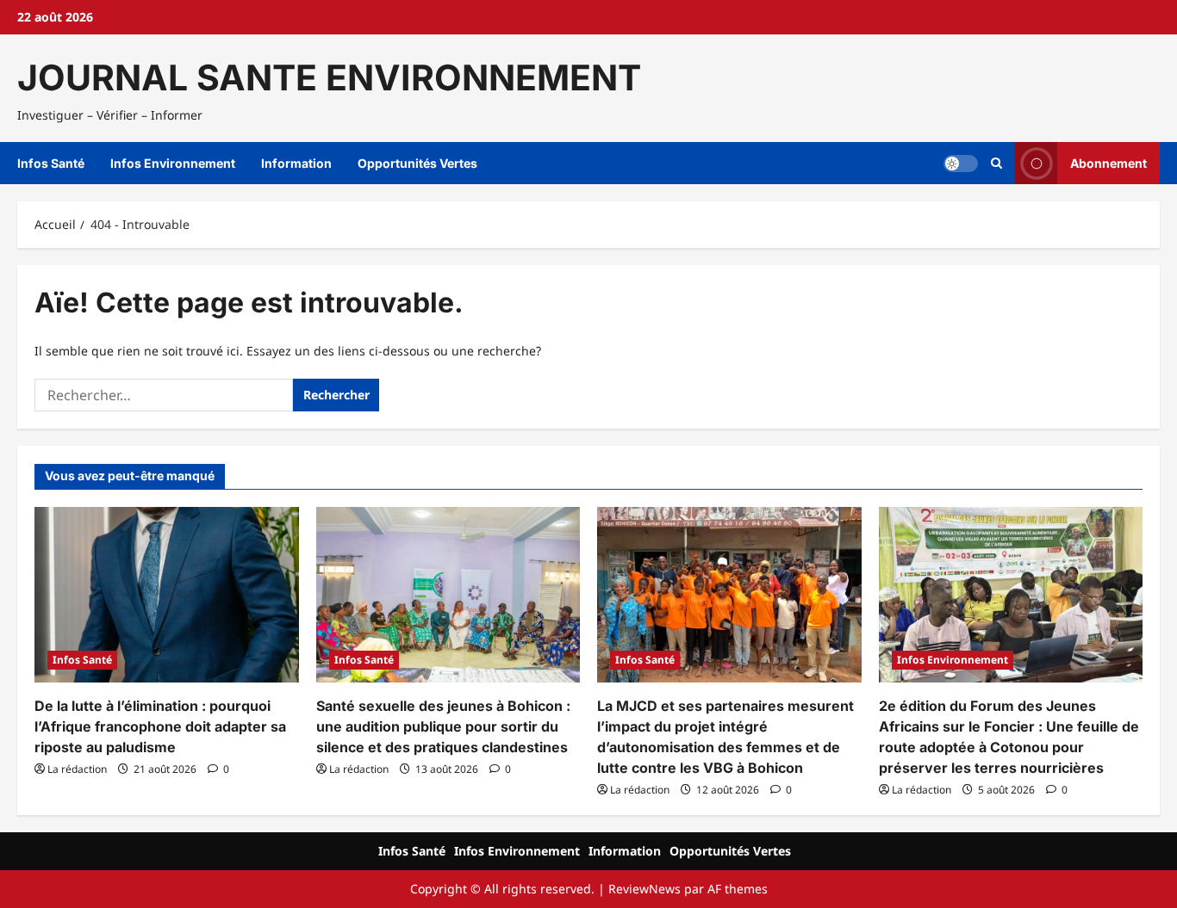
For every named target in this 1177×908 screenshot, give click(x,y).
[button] (996, 163)
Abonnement (1108, 163)
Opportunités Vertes (417, 163)
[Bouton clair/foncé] (960, 163)
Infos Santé (50, 163)
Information (296, 163)
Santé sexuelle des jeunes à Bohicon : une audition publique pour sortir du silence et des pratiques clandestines (443, 726)
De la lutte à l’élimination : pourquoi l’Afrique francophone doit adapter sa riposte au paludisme (160, 726)
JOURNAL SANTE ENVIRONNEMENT (329, 77)
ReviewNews (644, 888)
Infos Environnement (172, 163)
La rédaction (77, 769)
